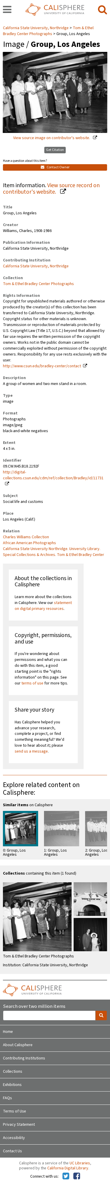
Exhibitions (12, 1085)
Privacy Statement (19, 1125)
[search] (102, 10)
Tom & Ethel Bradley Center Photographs (48, 31)
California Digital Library (67, 1168)
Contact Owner (58, 167)
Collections (12, 1071)
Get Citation (55, 149)
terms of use (32, 683)
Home (8, 1032)
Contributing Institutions (24, 1058)
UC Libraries (80, 1163)
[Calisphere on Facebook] (76, 1176)
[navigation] (7, 10)
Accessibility (14, 1138)
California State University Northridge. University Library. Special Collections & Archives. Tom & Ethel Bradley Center (53, 552)
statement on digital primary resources (43, 606)
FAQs (7, 1098)
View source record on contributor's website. (51, 188)
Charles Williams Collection (26, 537)
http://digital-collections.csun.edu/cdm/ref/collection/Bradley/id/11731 (53, 475)
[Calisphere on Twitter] (65, 1176)
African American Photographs (29, 543)
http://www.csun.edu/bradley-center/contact (42, 366)
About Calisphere (18, 1045)
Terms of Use (14, 1111)
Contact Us (12, 1151)
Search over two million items (34, 1006)
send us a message (31, 751)
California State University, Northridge (36, 28)
